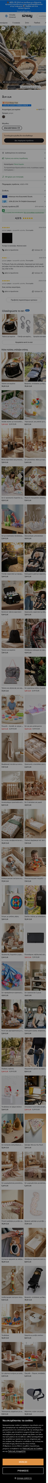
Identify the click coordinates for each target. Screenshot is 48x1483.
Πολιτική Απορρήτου (17, 1451)
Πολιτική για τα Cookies (32, 1448)
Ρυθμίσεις (23, 1470)
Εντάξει (23, 1462)
